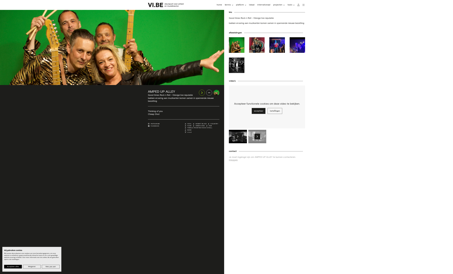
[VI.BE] (166, 5)
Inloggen (233, 160)
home (219, 5)
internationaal (263, 5)
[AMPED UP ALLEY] (216, 93)
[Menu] (303, 5)
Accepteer (258, 111)
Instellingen (275, 111)
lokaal (251, 5)
